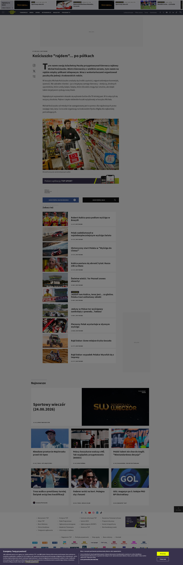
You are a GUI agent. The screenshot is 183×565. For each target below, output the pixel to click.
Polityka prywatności (32, 562)
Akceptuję (163, 554)
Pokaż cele (163, 559)
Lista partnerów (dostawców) (89, 559)
